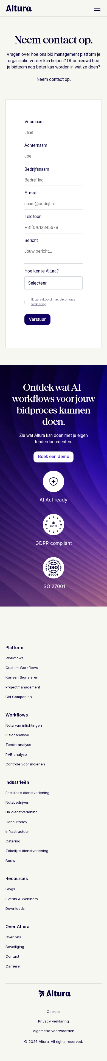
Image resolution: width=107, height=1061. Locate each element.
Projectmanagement (22, 687)
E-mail (30, 192)
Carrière (12, 966)
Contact (12, 956)
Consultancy (16, 822)
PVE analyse (16, 754)
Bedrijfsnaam (36, 169)
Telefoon (32, 216)
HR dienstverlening (21, 812)
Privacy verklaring (53, 1021)
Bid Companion (18, 697)
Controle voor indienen (25, 764)
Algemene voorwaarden (53, 1031)
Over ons (13, 937)
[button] (96, 8)
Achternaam (35, 145)
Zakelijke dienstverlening (26, 850)
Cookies (54, 1011)
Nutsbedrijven (17, 802)
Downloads (15, 908)
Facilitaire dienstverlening (27, 792)
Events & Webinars (21, 899)
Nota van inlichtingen (23, 725)
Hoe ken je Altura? (41, 271)
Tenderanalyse (18, 744)
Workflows (14, 658)
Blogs (10, 889)
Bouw (10, 860)
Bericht (31, 240)
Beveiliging (14, 946)
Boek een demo (53, 456)
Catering (12, 841)
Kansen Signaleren (21, 677)
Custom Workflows (21, 667)
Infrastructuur (17, 831)
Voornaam (34, 121)
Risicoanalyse (17, 735)
